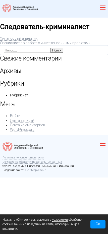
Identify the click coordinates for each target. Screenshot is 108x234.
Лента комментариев (27, 125)
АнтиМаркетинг (35, 170)
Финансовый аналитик (18, 38)
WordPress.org (22, 130)
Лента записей (22, 121)
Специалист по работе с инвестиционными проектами (45, 43)
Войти (15, 116)
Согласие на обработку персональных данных (32, 161)
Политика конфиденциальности (23, 157)
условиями (60, 219)
